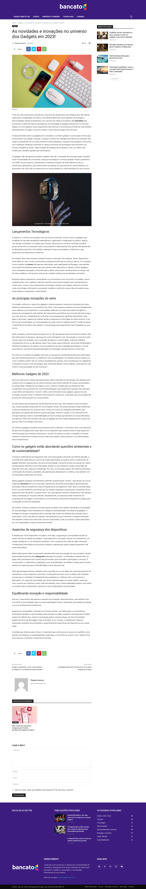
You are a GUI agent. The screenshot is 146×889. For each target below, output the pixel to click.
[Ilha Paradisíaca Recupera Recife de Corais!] (102, 59)
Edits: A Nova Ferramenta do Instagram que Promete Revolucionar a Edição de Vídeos (23, 728)
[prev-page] (13, 735)
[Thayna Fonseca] (21, 685)
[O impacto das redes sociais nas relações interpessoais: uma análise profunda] (60, 830)
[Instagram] (116, 866)
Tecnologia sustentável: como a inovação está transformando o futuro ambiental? (121, 69)
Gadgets (20, 23)
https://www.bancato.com (38, 683)
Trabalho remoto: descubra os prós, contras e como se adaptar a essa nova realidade (121, 35)
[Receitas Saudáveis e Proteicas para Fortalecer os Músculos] (102, 47)
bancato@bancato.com (66, 877)
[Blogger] (99, 866)
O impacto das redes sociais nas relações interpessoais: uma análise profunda (78, 829)
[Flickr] (110, 866)
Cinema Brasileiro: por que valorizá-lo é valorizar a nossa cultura (78, 817)
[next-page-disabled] (17, 735)
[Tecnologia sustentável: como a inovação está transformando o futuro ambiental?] (102, 70)
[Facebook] (28, 49)
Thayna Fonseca (20, 43)
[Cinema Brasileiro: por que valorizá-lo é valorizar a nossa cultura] (60, 818)
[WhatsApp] (44, 49)
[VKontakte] (121, 866)
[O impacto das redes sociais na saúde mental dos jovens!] (60, 841)
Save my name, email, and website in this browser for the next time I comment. (44, 790)
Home (14, 23)
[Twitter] (33, 49)
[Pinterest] (39, 49)
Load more (114, 79)
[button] (131, 16)
